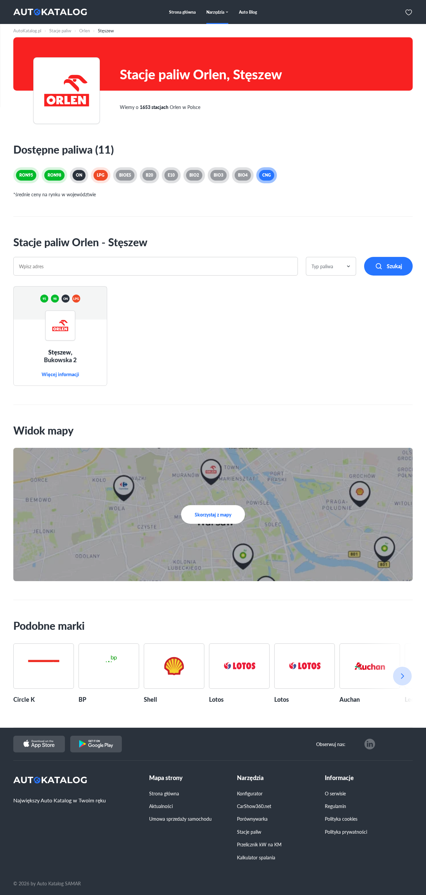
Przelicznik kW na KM (259, 844)
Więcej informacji (60, 375)
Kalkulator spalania (256, 857)
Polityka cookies (341, 818)
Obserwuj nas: (330, 744)
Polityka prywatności (346, 831)
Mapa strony (166, 778)
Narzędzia (250, 778)
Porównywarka (252, 818)
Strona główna (164, 793)
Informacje (339, 778)
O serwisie (335, 793)
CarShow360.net (254, 806)
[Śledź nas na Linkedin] (369, 744)
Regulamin (335, 806)
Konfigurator (250, 793)
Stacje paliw (249, 831)
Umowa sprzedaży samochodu (180, 818)
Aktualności (161, 806)
